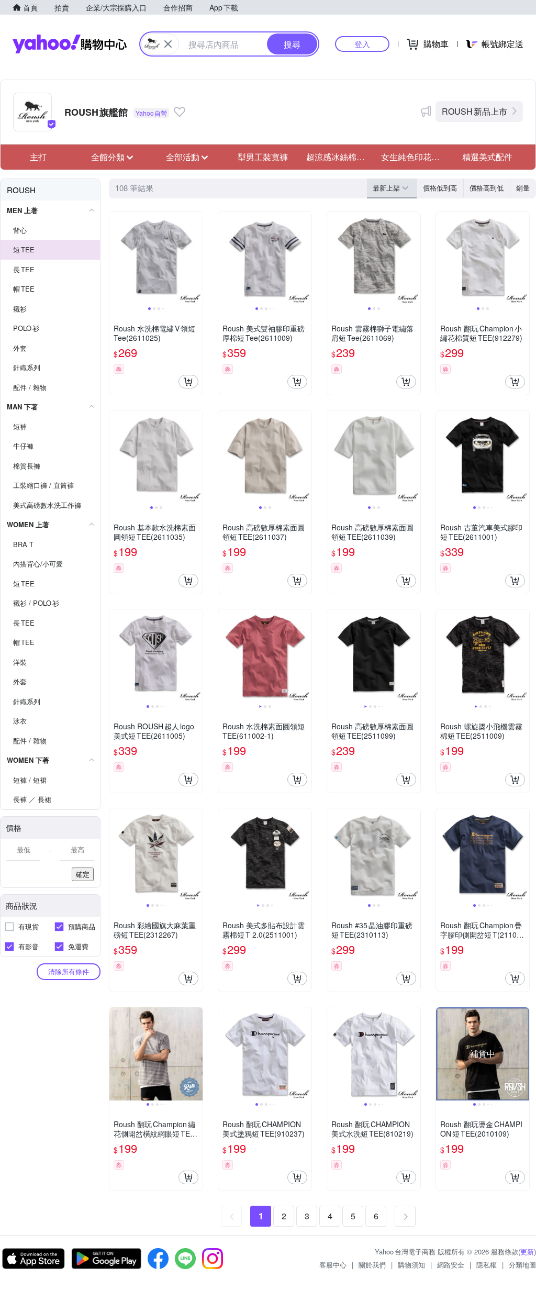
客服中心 (333, 1265)
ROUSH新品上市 (474, 111)
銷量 (523, 188)
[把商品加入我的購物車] (188, 381)
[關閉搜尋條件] (168, 44)
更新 (527, 1251)
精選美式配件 (487, 157)
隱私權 (486, 1265)
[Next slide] (196, 258)
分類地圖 (522, 1265)
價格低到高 (440, 188)
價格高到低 (487, 188)
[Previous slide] (116, 258)
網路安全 (450, 1265)
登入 (362, 43)
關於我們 (372, 1265)
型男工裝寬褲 (263, 157)
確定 (83, 874)
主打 (38, 157)
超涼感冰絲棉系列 (339, 157)
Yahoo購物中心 (70, 44)
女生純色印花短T (413, 157)
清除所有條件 (68, 971)
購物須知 (411, 1265)
